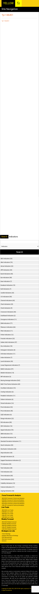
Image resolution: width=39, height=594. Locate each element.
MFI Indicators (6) (6, 376)
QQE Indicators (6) (6, 414)
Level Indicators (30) (7, 361)
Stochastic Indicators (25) (8, 449)
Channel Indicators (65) (8, 300)
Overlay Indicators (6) (7, 392)
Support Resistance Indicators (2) (11, 460)
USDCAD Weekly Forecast (9, 529)
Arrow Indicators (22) (7, 266)
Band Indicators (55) (7, 274)
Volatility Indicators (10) (8, 483)
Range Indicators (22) (7, 418)
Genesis (4, 541)
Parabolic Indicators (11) (8, 395)
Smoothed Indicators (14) (8, 437)
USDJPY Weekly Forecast (9, 527)
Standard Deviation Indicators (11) (11, 441)
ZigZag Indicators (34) (7, 491)
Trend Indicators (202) (7, 479)
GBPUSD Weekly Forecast (9, 525)
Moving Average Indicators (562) (10, 380)
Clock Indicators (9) (6, 308)
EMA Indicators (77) (6, 323)
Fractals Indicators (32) (8, 338)
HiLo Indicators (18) (6, 346)
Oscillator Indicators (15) (8, 388)
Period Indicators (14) (7, 403)
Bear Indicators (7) (6, 281)
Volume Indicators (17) (7, 487)
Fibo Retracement (7, 537)
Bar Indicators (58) (6, 277)
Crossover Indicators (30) (8, 312)
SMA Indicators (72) (6, 434)
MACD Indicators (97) (7, 369)
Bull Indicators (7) (6, 289)
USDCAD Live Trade (7, 517)
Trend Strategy (6, 534)
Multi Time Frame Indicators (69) (10, 384)
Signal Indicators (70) (7, 430)
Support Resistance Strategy (10, 535)
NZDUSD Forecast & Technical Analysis (13, 503)
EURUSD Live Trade (7, 512)
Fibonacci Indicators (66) (8, 327)
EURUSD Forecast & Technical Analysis (13, 500)
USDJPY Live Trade (7, 515)
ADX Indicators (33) (6, 258)
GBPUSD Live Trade (7, 513)
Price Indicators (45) (7, 411)
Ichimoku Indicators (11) (8, 354)
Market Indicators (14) (7, 373)
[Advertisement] (19, 110)
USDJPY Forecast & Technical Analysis (13, 505)
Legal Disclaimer (7, 590)
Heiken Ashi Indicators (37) (9, 342)
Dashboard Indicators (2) (8, 315)
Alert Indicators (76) (7, 262)
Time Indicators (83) (7, 475)
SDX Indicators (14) (6, 426)
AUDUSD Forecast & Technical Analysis (13, 498)
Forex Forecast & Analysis (11, 495)
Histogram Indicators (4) (8, 350)
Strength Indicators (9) (7, 456)
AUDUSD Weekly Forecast (9, 522)
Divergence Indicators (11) (9, 319)
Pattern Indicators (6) (7, 399)
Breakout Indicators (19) (8, 285)
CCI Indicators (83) (6, 296)
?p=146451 (5, 21)
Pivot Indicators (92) (7, 407)
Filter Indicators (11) (7, 331)
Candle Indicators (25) (7, 293)
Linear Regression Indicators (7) (10, 365)
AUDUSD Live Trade (7, 510)
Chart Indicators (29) (7, 304)
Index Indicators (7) (6, 357)
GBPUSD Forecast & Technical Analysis (13, 502)
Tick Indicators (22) (6, 472)
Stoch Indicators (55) (7, 445)
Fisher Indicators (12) (7, 334)
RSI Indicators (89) (6, 422)
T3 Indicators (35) (6, 464)
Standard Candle (7, 539)
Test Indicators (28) (6, 468)
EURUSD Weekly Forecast (9, 523)
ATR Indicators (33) (6, 270)
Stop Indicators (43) (6, 453)
